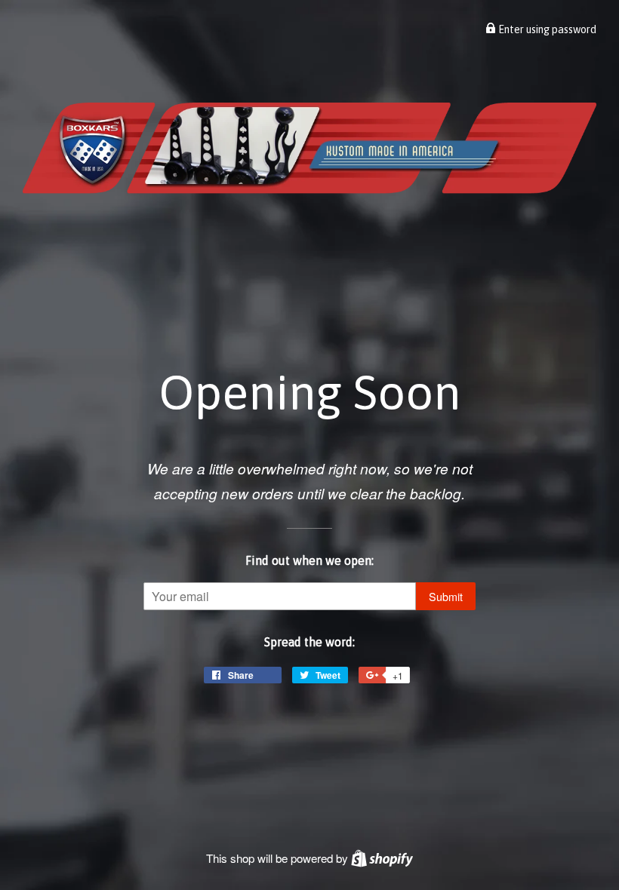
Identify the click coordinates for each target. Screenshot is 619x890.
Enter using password (546, 29)
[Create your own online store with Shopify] (382, 858)
